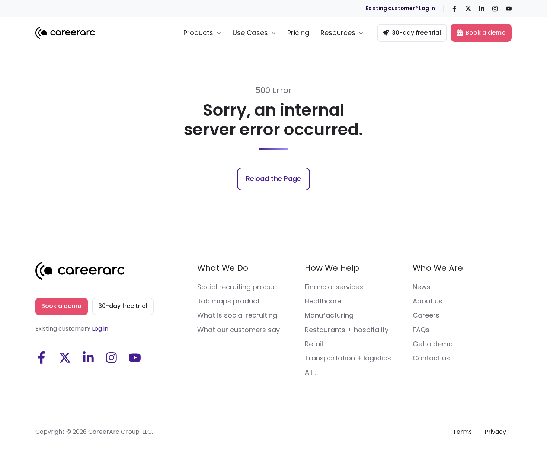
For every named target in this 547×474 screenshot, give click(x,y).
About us (427, 301)
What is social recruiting (237, 315)
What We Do (222, 268)
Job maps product (228, 301)
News (422, 287)
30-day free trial (416, 32)
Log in (100, 328)
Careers (426, 315)
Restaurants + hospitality (346, 329)
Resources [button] (337, 32)
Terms (462, 431)
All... (310, 372)
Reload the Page (273, 178)
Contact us (431, 358)
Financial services (334, 287)
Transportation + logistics (348, 358)
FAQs (421, 329)
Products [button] (198, 32)
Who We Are (438, 268)
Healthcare (323, 301)
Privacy (495, 431)
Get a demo (433, 344)
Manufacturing (329, 315)
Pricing (298, 32)
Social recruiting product (238, 287)
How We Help (332, 268)
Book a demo (486, 32)
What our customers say (238, 329)
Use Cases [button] (250, 32)
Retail (314, 344)
